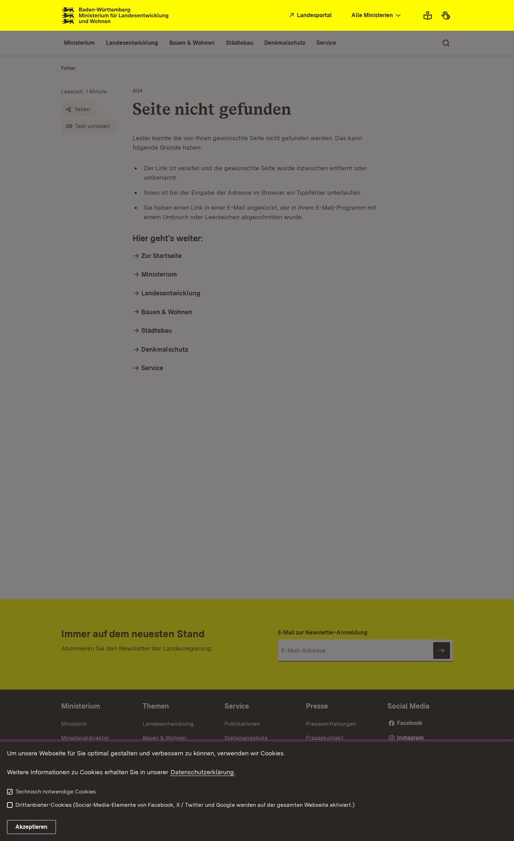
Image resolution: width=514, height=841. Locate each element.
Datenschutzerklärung (202, 772)
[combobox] (377, 15)
